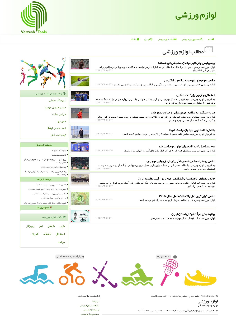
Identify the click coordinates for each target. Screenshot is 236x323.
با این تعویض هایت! (58, 155)
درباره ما (95, 301)
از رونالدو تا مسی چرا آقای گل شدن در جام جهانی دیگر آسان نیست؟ (45, 161)
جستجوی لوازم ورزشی (191, 39)
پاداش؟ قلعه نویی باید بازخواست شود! (51, 185)
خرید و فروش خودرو (55, 107)
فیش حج (62, 121)
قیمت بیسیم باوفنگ (56, 128)
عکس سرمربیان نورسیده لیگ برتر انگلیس (49, 194)
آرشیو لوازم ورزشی (91, 310)
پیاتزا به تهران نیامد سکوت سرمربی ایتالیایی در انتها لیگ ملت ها (45, 173)
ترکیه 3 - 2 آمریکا (59, 151)
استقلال (60, 234)
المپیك (35, 234)
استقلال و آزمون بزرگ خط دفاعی (53, 198)
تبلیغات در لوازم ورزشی (89, 306)
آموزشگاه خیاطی (57, 100)
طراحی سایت (59, 114)
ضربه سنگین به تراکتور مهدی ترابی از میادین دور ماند (44, 203)
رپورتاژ (30, 225)
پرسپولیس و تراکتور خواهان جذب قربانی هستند (47, 189)
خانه (210, 39)
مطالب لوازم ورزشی (166, 39)
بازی (62, 225)
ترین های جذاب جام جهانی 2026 (53, 167)
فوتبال (147, 39)
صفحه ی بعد (164, 256)
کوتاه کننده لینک (58, 135)
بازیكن (51, 225)
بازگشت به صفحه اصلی (68, 256)
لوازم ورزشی (196, 14)
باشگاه (134, 39)
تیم (41, 225)
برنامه (61, 242)
